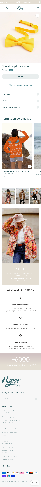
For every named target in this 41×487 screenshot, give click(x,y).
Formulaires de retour (9, 456)
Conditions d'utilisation (10, 429)
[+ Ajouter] (30, 166)
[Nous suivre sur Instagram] (8, 466)
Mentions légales (8, 447)
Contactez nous (7, 460)
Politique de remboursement (7, 437)
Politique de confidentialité (7, 443)
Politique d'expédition (9, 432)
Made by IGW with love (21, 481)
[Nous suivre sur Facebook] (3, 466)
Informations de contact (7, 452)
